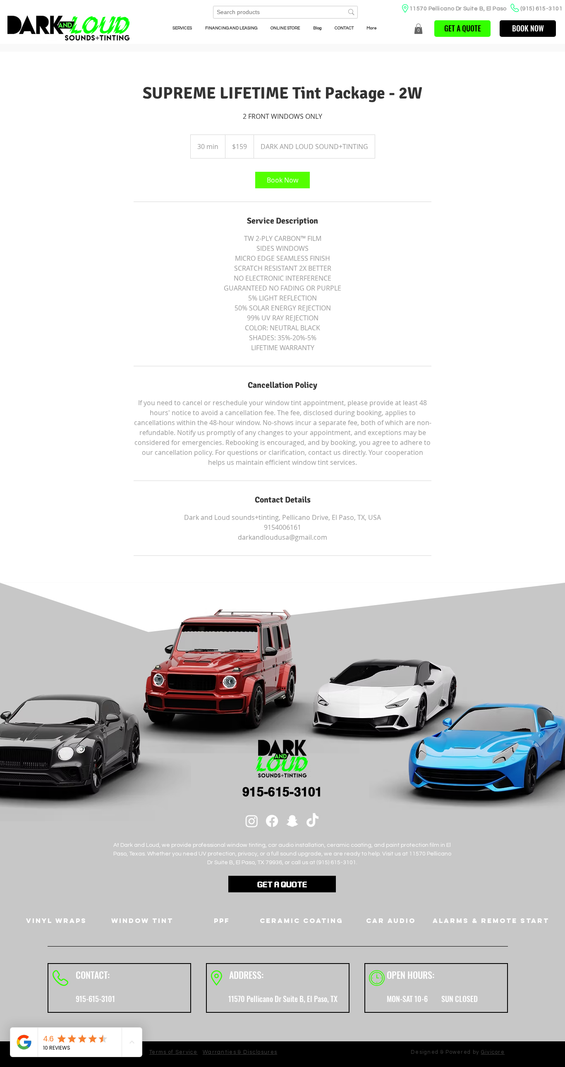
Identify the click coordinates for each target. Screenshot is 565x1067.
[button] (418, 29)
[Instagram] (252, 821)
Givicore (493, 1052)
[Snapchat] (292, 821)
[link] (282, 180)
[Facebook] (272, 821)
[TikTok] (312, 821)
